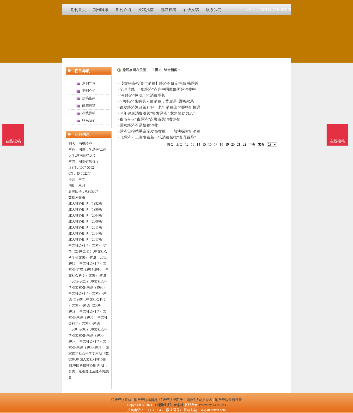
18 (221, 144)
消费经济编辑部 (146, 400)
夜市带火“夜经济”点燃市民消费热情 (150, 119)
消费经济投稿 (121, 400)
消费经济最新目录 (228, 400)
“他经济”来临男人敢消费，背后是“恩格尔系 (157, 101)
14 (198, 144)
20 (233, 144)
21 (238, 144)
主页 (155, 70)
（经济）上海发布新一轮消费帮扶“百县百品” (158, 137)
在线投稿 (337, 141)
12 (187, 144)
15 (204, 144)
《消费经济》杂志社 (168, 405)
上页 (179, 144)
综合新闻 (170, 70)
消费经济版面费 (171, 400)
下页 (252, 144)
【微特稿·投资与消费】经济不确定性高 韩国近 (159, 83)
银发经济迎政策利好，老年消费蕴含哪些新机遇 (160, 107)
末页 (261, 144)
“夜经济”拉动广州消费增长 (142, 95)
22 (244, 144)
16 (210, 144)
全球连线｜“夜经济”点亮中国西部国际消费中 (158, 89)
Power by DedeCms (212, 405)
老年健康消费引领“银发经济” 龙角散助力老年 (158, 113)
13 (192, 144)
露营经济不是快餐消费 (139, 125)
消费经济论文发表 (198, 400)
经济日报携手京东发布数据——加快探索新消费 (160, 131)
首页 (170, 144)
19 (227, 144)
